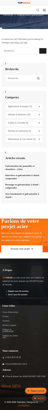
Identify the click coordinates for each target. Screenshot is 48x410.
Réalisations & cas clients (20, 139)
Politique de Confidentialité (8, 330)
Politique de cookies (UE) (10, 336)
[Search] (42, 51)
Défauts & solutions (17, 114)
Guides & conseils (16, 123)
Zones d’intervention (10, 312)
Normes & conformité (18, 131)
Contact (5, 316)
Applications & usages (18, 106)
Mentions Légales (9, 325)
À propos (5, 321)
